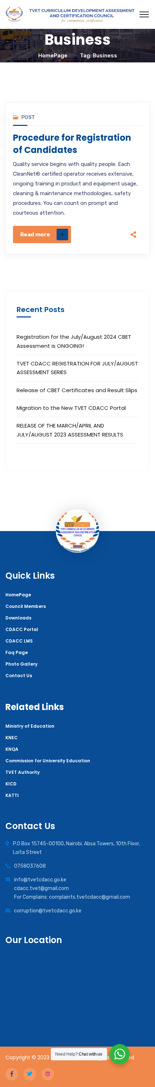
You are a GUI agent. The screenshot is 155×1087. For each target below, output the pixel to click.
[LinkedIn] (133, 226)
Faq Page (16, 652)
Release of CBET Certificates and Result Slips (77, 390)
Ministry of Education (29, 726)
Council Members (25, 606)
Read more (35, 234)
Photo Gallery (21, 664)
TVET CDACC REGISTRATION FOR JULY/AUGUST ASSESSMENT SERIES (77, 368)
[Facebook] (133, 180)
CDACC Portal (21, 629)
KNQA (11, 749)
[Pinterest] (133, 210)
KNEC (11, 738)
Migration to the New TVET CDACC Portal (71, 408)
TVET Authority (22, 772)
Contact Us (18, 675)
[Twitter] (133, 195)
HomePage (52, 55)
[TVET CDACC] (69, 14)
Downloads (18, 618)
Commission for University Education (47, 761)
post (28, 117)
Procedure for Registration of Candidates (72, 144)
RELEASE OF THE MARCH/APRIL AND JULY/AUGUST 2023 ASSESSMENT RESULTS (70, 430)
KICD (11, 784)
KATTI (12, 795)
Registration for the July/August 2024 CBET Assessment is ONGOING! (74, 341)
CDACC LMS (19, 641)
